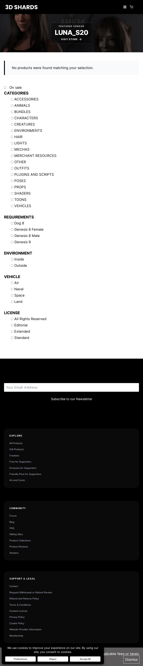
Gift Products (16, 449)
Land (18, 302)
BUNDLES (22, 112)
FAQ (11, 528)
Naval (19, 289)
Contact (13, 586)
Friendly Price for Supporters (25, 474)
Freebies (14, 455)
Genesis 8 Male (27, 236)
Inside (19, 259)
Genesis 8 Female (29, 229)
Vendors (13, 552)
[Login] (137, 7)
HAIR (18, 137)
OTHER (20, 162)
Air (16, 283)
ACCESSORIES (26, 99)
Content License (18, 611)
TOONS (20, 200)
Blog (11, 522)
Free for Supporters (20, 461)
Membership (16, 635)
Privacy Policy (17, 617)
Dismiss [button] (131, 659)
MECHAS (21, 149)
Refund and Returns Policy (24, 598)
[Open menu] (125, 7)
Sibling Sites (16, 534)
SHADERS (22, 193)
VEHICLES (22, 206)
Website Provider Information (25, 629)
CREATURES (24, 124)
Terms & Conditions (20, 604)
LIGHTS (20, 143)
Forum (13, 515)
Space (19, 295)
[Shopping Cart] (131, 7)
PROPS (20, 187)
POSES (20, 181)
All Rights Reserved (30, 319)
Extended (22, 331)
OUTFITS (21, 168)
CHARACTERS (26, 118)
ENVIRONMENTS (28, 130)
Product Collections (20, 540)
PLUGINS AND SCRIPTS (34, 174)
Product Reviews (18, 546)
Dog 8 (19, 223)
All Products (15, 443)
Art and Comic (17, 480)
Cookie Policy (16, 623)
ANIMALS (22, 105)
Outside (20, 265)
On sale (15, 87)
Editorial (21, 325)
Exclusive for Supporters (22, 468)
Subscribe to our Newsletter (71, 399)
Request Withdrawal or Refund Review (30, 592)
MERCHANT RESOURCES (35, 156)
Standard (21, 338)
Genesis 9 (22, 242)
